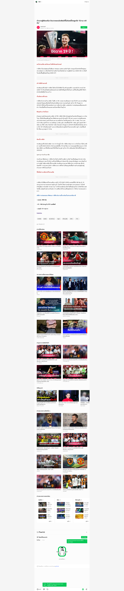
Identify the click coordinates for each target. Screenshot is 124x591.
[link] (44, 589)
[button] (39, 589)
